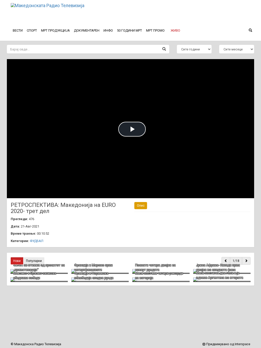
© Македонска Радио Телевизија (36, 344)
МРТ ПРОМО (155, 30)
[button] (175, 30)
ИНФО (108, 30)
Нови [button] (17, 261)
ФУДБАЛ (36, 241)
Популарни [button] (34, 261)
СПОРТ (32, 30)
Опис (141, 205)
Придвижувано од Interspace (227, 344)
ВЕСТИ (18, 30)
